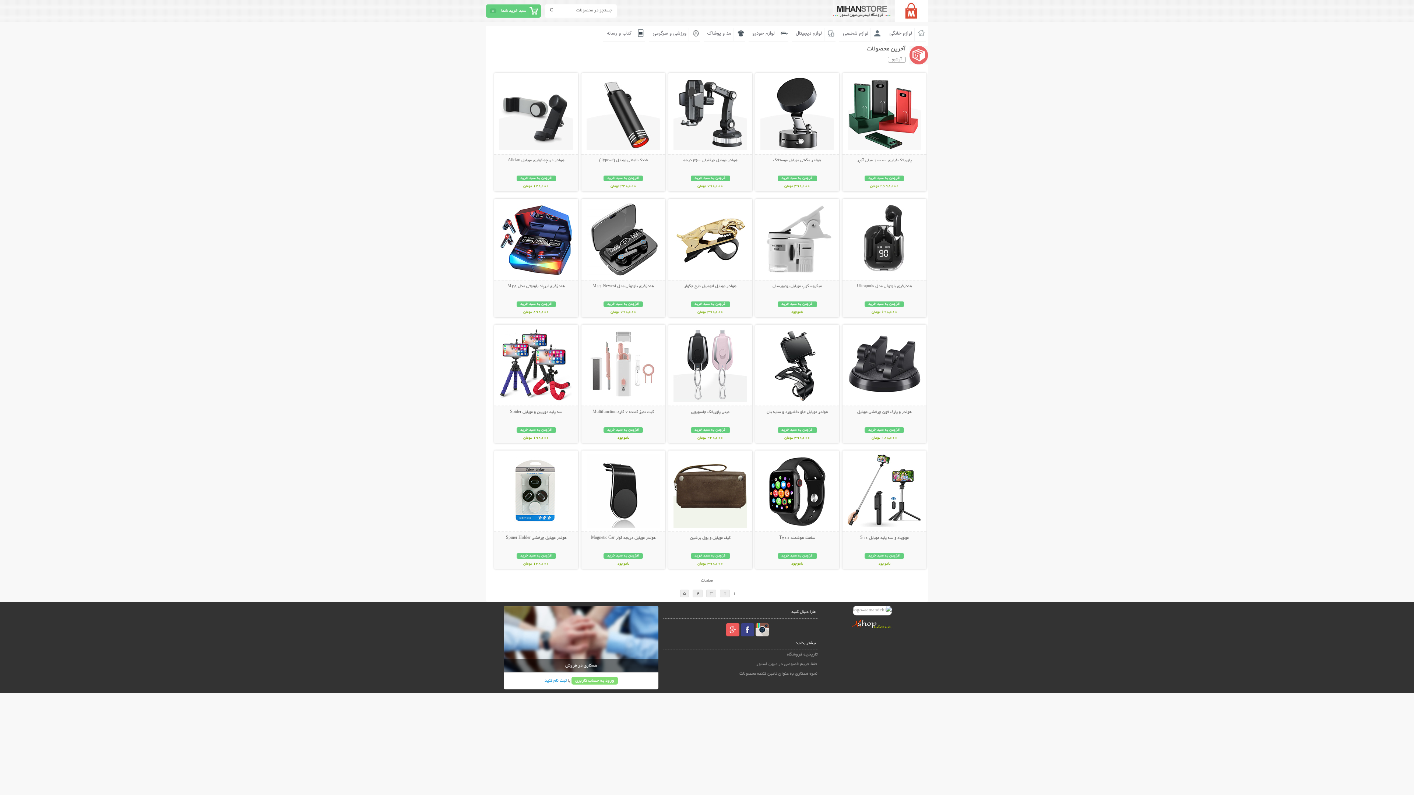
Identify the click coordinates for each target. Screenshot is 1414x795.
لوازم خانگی (900, 33)
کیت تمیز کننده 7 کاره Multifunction (623, 412)
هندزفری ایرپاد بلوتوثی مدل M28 (536, 286)
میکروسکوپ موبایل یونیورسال (797, 286)
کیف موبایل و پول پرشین (710, 538)
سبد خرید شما (513, 10)
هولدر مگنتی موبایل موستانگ (797, 160)
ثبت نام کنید (556, 680)
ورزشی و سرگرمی (669, 33)
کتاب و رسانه (619, 33)
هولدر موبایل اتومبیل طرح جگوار (710, 286)
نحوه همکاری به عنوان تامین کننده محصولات (778, 673)
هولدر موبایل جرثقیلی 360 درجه (710, 160)
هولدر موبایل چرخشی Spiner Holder (536, 538)
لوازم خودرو (763, 33)
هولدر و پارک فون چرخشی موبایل (884, 412)
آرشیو (897, 59)
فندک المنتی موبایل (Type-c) (623, 160)
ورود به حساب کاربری (594, 680)
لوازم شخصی (855, 33)
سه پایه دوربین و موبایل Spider (536, 412)
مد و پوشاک (719, 33)
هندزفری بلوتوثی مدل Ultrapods (884, 286)
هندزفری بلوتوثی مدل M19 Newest (623, 286)
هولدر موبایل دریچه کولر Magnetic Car (623, 538)
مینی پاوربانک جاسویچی (710, 412)
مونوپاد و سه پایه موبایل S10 (884, 538)
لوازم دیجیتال (809, 33)
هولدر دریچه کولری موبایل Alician (536, 160)
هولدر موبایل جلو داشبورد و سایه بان (797, 412)
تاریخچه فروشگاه (802, 654)
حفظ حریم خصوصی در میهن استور (786, 664)
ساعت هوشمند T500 (797, 538)
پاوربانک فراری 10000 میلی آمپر (884, 160)
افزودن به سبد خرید (884, 178)
